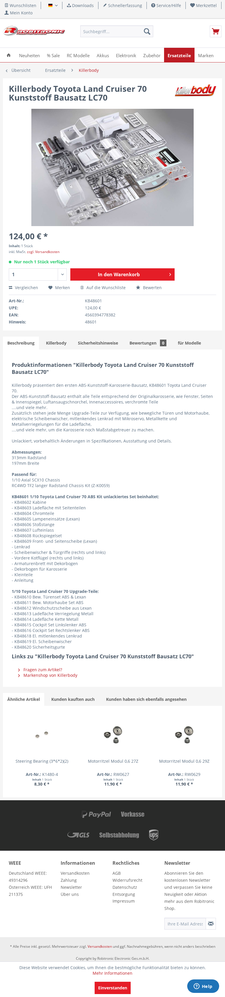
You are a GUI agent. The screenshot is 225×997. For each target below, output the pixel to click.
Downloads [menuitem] (82, 5)
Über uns (70, 894)
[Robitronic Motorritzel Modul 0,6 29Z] (184, 734)
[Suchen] (147, 31)
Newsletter (71, 887)
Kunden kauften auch (73, 699)
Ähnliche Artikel (23, 699)
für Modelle (189, 343)
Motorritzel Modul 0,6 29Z (184, 761)
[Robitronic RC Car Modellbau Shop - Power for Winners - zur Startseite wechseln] (34, 33)
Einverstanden (112, 988)
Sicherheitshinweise (98, 343)
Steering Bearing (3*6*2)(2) (42, 761)
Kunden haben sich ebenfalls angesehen (146, 699)
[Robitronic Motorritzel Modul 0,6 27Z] (113, 734)
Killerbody (56, 343)
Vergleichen (26, 287)
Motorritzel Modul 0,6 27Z (113, 761)
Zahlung (69, 880)
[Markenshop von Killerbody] (195, 94)
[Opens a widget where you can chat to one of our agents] (203, 986)
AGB (116, 873)
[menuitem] (203, 5)
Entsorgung (123, 894)
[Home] (8, 55)
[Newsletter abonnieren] (211, 924)
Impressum (123, 901)
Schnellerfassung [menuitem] (124, 5)
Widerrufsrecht (127, 880)
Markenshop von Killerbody (49, 675)
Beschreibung (21, 343)
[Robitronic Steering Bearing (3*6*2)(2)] (41, 734)
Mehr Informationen (112, 973)
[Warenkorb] (215, 31)
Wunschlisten (22, 5)
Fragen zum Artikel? (42, 669)
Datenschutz (124, 887)
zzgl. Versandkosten (43, 251)
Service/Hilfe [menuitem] (168, 5)
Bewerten (152, 287)
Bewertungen (146, 343)
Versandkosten (75, 873)
